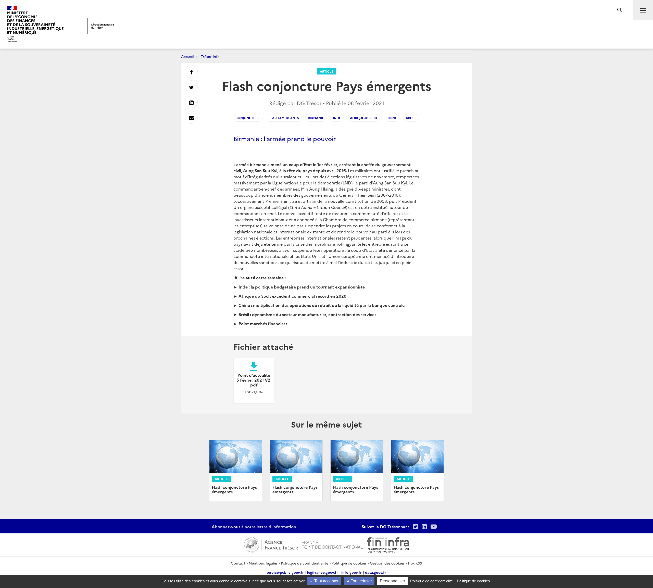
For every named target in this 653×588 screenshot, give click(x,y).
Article (326, 71)
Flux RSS (415, 563)
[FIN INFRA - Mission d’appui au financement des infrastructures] (388, 544)
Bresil (411, 118)
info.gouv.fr (351, 572)
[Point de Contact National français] (332, 544)
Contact (238, 563)
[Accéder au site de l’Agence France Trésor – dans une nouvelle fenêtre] (271, 544)
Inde (337, 118)
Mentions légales (263, 563)
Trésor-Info (210, 56)
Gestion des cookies (387, 563)
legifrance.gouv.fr (322, 572)
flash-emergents (284, 118)
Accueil (187, 56)
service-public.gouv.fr (285, 572)
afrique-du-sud (363, 118)
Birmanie (316, 118)
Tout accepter (325, 581)
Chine (391, 118)
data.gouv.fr (375, 572)
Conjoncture (247, 118)
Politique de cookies (349, 563)
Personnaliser (392, 581)
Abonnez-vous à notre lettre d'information (254, 526)
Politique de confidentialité (304, 563)
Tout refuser (361, 581)
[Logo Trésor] (100, 26)
